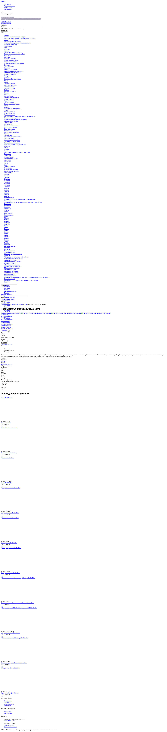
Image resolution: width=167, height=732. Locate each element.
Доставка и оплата (9, 6)
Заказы (6, 289)
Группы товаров (9, 704)
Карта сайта (7, 705)
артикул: (3, 332)
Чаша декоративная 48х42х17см (10, 573)
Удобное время (5, 28)
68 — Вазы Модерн (6, 364)
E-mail (2, 296)
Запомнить (5, 303)
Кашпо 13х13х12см (6, 483)
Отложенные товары (10, 291)
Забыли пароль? (10, 297)
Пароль (3, 297)
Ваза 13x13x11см (6, 422)
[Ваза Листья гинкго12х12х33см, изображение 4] (96, 313)
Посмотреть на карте (10, 727)
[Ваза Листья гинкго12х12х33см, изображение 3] (66, 313)
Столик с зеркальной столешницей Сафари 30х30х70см (17, 603)
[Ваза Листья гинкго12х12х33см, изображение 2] (36, 313)
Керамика (3, 361)
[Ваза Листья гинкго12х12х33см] (11, 313)
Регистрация (8, 294)
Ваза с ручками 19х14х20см (9, 543)
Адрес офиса (8, 7)
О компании (7, 701)
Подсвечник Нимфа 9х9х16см (10, 693)
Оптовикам (7, 4)
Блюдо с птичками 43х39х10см (10, 513)
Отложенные (8, 713)
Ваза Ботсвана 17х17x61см (9, 453)
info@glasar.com (8, 725)
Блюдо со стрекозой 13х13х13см (10, 633)
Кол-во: (3, 339)
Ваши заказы (8, 711)
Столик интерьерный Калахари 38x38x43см (14, 663)
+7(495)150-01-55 (6, 22)
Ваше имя (4, 25)
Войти (3, 294)
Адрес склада (8, 9)
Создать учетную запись (8, 299)
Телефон (3, 27)
